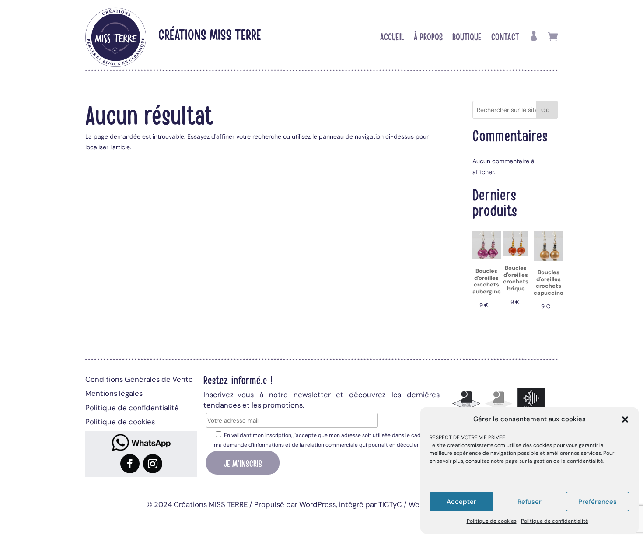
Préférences (597, 501)
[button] (625, 419)
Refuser (529, 501)
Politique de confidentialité (554, 520)
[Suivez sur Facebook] (130, 463)
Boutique (467, 37)
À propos (428, 37)
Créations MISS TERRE (209, 34)
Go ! (547, 110)
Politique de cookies (492, 520)
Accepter (461, 501)
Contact (505, 37)
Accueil (392, 37)
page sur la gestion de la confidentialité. (554, 461)
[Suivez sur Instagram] (152, 463)
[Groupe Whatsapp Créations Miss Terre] (141, 442)
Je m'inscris (243, 462)
